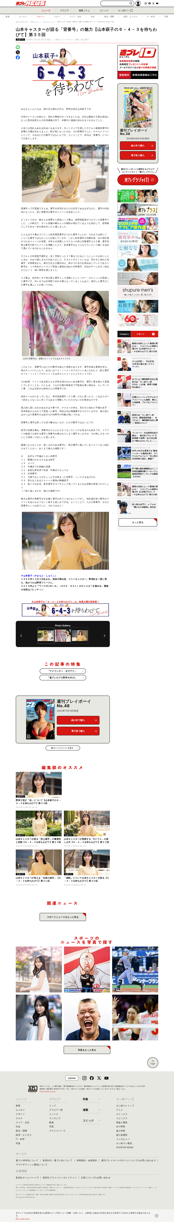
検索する (131, 3)
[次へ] (104, 636)
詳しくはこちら (23, 1218)
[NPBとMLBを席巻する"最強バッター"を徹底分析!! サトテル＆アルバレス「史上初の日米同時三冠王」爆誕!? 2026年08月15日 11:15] (135, 969)
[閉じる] (156, 1215)
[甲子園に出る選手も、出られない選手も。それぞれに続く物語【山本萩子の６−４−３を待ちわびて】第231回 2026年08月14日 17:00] (39, 1018)
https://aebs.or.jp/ (48, 1091)
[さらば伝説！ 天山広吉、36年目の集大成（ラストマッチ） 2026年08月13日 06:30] (87, 1018)
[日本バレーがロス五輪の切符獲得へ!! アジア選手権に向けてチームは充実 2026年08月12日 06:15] (135, 1018)
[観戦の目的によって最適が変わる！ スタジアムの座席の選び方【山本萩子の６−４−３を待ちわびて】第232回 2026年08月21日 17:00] (39, 969)
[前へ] (21, 636)
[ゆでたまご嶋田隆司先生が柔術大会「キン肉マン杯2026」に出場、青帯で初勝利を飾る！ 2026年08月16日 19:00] (87, 969)
